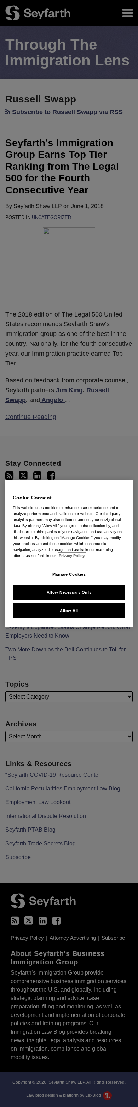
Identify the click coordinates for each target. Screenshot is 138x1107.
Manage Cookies (69, 574)
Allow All (69, 610)
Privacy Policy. (72, 556)
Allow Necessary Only (69, 592)
